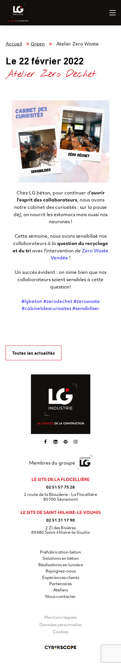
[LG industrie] (60, 404)
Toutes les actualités (33, 352)
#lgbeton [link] (31, 302)
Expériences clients (60, 578)
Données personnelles (60, 625)
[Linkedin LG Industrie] (55, 441)
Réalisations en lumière (60, 565)
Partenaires (60, 584)
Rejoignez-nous (61, 571)
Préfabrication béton (60, 552)
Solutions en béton (60, 559)
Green (38, 44)
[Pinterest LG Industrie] (65, 441)
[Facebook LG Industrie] (45, 441)
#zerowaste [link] (86, 302)
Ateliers (60, 590)
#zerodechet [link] (57, 302)
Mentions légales (60, 618)
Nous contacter (60, 597)
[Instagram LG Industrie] (75, 441)
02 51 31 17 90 (60, 521)
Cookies (60, 632)
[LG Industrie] (12, 12)
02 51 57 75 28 (60, 487)
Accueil (14, 44)
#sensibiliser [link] (85, 309)
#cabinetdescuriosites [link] (46, 309)
